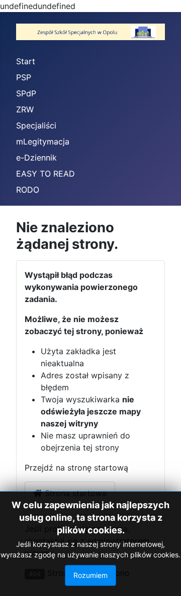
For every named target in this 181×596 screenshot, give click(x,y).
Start (25, 61)
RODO (27, 190)
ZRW (25, 109)
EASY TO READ (45, 174)
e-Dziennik (36, 158)
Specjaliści (36, 125)
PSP (23, 77)
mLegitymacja (42, 141)
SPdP (26, 93)
